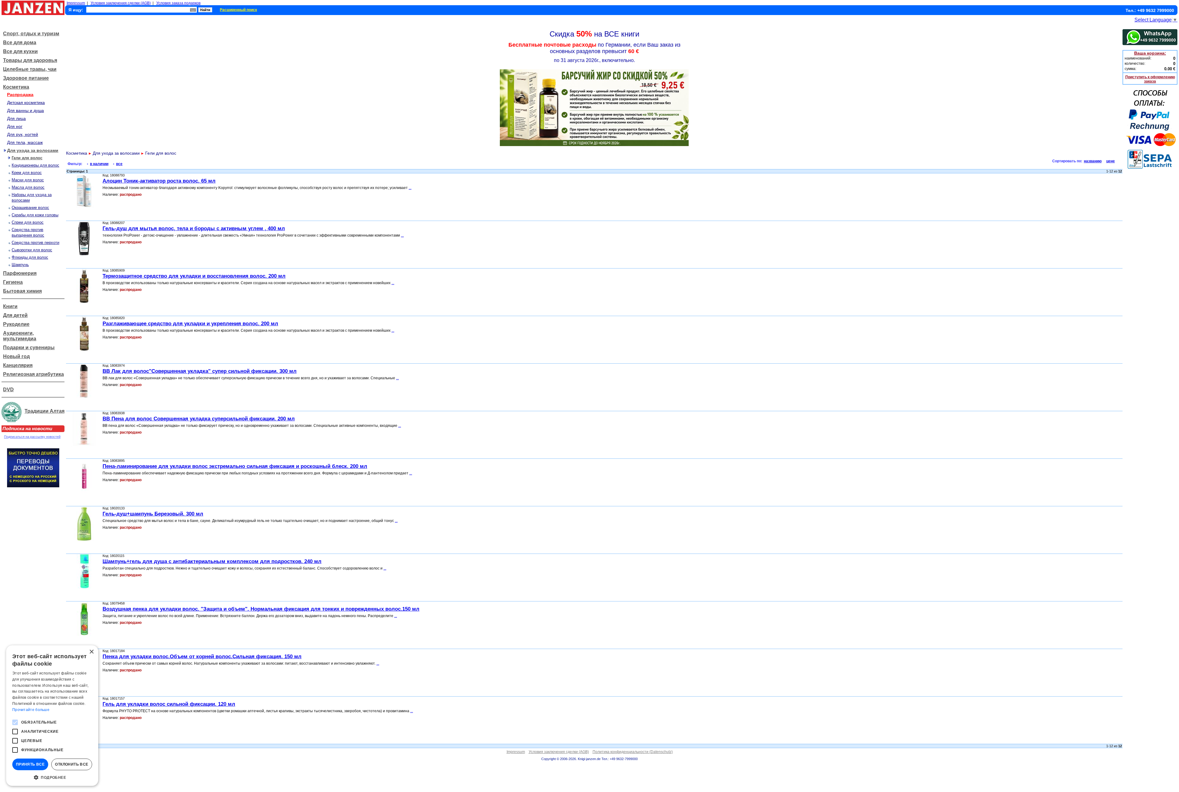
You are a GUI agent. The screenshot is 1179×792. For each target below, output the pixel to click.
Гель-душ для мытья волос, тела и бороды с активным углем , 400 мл (194, 228)
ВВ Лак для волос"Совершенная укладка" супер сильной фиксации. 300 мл (200, 371)
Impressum (76, 3)
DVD (8, 389)
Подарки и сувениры (29, 347)
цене (1110, 161)
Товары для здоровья (30, 60)
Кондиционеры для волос (35, 165)
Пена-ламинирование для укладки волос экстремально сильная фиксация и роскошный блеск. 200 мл (235, 466)
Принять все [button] (30, 764)
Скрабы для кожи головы (35, 215)
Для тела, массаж (25, 142)
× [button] (91, 652)
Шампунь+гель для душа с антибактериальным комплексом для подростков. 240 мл (212, 561)
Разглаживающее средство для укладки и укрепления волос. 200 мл (190, 323)
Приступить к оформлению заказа (1150, 79)
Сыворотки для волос (32, 250)
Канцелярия (18, 365)
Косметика (16, 87)
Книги (10, 306)
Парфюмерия (20, 273)
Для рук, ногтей (22, 134)
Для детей (15, 315)
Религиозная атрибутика (33, 374)
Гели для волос (27, 158)
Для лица (16, 118)
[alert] (52, 715)
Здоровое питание (26, 78)
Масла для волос (28, 187)
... (410, 188)
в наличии (99, 164)
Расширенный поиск (238, 10)
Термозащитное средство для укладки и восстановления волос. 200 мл (194, 276)
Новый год (16, 356)
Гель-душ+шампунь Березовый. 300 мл (153, 514)
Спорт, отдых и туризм (31, 33)
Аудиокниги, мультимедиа (19, 335)
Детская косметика (26, 102)
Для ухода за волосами (32, 150)
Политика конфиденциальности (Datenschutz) (633, 752)
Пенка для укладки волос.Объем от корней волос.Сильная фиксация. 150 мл (202, 656)
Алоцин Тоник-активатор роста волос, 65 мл (159, 181)
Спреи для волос (28, 222)
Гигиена (13, 282)
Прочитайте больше (30, 710)
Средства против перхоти (35, 242)
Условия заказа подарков (178, 3)
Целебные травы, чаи (29, 69)
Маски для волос (28, 180)
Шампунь (20, 264)
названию (1093, 161)
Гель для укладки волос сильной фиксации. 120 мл (169, 704)
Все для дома (19, 42)
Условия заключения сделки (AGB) (121, 3)
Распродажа (20, 94)
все (119, 164)
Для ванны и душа (25, 110)
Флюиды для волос (30, 257)
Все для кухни (20, 51)
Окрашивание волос (30, 207)
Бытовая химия (22, 291)
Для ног (14, 126)
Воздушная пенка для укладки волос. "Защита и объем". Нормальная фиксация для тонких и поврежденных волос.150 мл (261, 609)
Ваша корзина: (1150, 53)
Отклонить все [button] (71, 764)
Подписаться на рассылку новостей (32, 436)
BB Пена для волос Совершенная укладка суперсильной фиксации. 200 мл (199, 419)
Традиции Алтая (44, 411)
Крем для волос (27, 172)
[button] (52, 777)
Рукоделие (16, 324)
